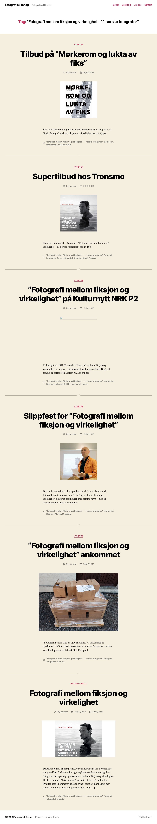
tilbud (84, 258)
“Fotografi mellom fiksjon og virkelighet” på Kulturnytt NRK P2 (78, 294)
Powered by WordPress (47, 817)
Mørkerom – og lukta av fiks (58, 144)
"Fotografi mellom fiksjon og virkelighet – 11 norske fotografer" (74, 142)
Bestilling (126, 5)
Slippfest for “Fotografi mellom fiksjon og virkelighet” (78, 420)
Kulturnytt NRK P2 (63, 384)
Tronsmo (93, 258)
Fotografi (108, 255)
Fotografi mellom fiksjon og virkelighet (78, 697)
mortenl (72, 72)
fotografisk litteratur (72, 258)
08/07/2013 (80, 711)
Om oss (137, 5)
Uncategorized (78, 684)
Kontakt (148, 5)
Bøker (116, 5)
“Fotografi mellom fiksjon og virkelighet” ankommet (78, 550)
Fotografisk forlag (17, 4)
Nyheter (78, 45)
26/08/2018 (88, 72)
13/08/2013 (88, 308)
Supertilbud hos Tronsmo (78, 176)
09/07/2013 (88, 564)
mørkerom (108, 142)
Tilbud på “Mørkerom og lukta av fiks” (78, 58)
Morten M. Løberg (80, 384)
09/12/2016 (88, 186)
